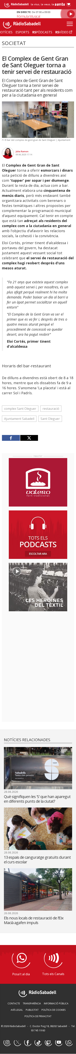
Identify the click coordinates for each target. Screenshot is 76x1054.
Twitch (48, 1042)
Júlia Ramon (22, 151)
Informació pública (56, 1003)
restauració (50, 408)
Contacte (14, 1003)
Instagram (7, 1042)
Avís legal (17, 1010)
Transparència (32, 1003)
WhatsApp (69, 1042)
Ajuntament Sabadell (19, 419)
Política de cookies (53, 1010)
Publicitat (32, 1010)
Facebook (28, 1042)
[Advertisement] (38, 639)
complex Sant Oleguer (20, 408)
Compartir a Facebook (11, 438)
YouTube (59, 1042)
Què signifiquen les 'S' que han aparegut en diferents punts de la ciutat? (37, 799)
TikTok (38, 1042)
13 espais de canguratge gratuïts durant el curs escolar (37, 860)
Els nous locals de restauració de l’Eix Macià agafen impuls (33, 920)
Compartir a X (29, 438)
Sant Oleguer (50, 419)
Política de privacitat (38, 1016)
